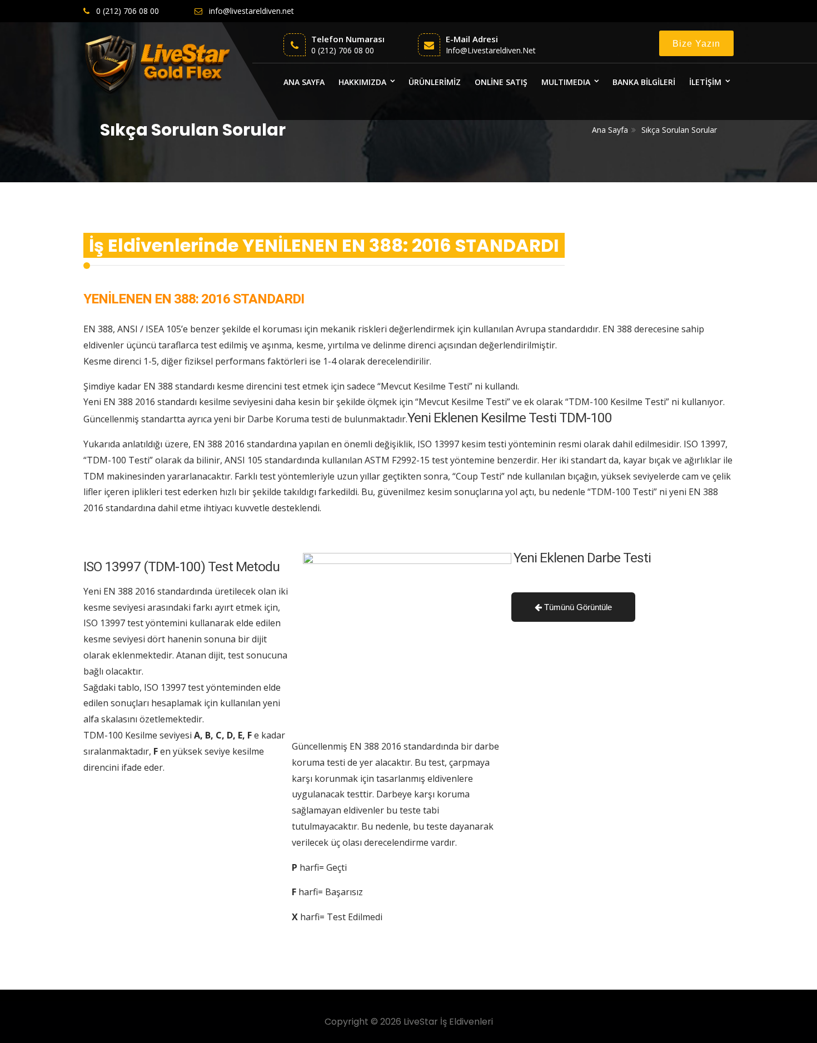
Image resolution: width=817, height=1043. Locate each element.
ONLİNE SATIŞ (501, 82)
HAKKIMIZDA (362, 82)
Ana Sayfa (610, 129)
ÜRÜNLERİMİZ (435, 82)
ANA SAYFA (304, 82)
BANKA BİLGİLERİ (643, 82)
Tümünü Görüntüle (577, 607)
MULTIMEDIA (565, 82)
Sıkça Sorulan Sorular (679, 129)
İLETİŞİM (705, 82)
